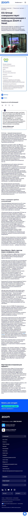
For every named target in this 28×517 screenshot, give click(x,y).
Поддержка (5, 485)
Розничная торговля (18, 8)
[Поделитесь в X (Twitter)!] (9, 105)
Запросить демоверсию (7, 408)
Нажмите (5, 455)
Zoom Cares (5, 459)
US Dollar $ (18, 493)
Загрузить (5, 476)
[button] (25, 514)
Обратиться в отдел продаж (11, 406)
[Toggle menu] (25, 2)
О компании (5, 436)
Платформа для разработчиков (10, 464)
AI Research (5, 466)
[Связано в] (2, 490)
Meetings (6, 94)
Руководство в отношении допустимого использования (11, 499)
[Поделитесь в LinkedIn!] (2, 105)
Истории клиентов (6, 8)
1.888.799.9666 (17, 421)
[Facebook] (11, 490)
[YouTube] (8, 490)
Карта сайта (4, 505)
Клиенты (5, 442)
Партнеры (5, 450)
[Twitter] (5, 490)
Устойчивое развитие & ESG (9, 457)
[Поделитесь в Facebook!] (6, 105)
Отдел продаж (6, 480)
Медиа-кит (5, 462)
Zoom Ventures (6, 468)
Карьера (5, 446)
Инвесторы (5, 453)
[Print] (13, 105)
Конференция (18, 2)
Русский (4, 493)
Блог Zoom (5, 439)
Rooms (5, 98)
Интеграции (5, 448)
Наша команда (6, 444)
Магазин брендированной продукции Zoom (13, 471)
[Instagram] (14, 490)
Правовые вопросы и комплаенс (7, 501)
